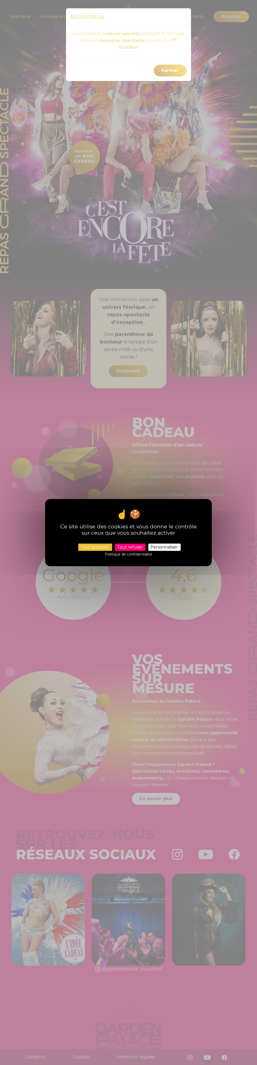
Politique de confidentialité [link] (128, 554)
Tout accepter (95, 547)
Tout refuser (130, 547)
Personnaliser (164, 547)
